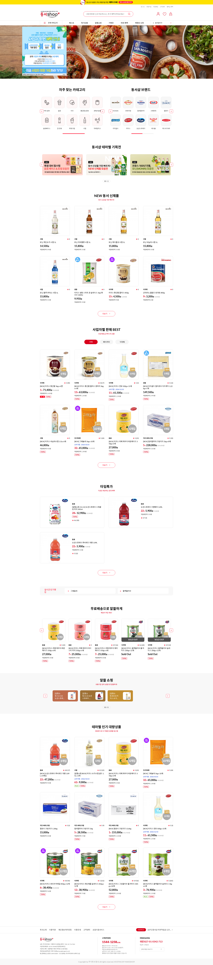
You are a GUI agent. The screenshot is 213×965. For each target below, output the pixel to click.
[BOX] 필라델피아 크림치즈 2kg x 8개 (157, 441)
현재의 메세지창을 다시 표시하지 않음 (33, 74)
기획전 (111, 23)
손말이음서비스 (98, 930)
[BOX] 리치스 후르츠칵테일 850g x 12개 (55, 884)
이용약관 (52, 930)
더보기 (105, 314)
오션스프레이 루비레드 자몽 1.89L (84, 542)
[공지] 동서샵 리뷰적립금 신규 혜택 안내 (159, 930)
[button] (41, 111)
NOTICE (141, 930)
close (64, 74)
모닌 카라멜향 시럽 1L (82, 242)
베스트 (71, 23)
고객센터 (162, 7)
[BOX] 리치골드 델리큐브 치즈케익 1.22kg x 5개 (158, 387)
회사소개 (43, 930)
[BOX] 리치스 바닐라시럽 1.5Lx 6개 (53, 441)
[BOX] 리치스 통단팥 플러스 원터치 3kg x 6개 (89, 387)
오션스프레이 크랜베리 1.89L (151, 507)
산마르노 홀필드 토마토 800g (154, 293)
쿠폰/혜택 (124, 23)
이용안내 (77, 930)
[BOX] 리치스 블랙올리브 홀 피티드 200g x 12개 (132, 649)
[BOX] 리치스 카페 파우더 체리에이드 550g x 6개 (106, 649)
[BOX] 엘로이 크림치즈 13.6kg (120, 828)
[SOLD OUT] (132, 620)
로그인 (143, 7)
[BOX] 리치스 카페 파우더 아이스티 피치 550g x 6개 (80, 649)
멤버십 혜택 (170, 7)
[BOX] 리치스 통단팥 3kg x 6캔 (51, 386)
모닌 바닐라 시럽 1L (150, 242)
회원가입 (148, 7)
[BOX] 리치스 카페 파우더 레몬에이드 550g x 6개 (123, 442)
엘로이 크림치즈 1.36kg (48, 828)
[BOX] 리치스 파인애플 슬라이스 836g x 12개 (89, 885)
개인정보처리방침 (65, 930)
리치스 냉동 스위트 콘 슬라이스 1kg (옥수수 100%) (88, 294)
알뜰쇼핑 (98, 23)
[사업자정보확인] (60, 946)
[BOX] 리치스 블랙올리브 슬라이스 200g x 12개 (159, 649)
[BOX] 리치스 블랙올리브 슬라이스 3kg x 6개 (157, 885)
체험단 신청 (139, 23)
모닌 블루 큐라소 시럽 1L (49, 293)
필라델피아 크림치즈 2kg (83, 828)
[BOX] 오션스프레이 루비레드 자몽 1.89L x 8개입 (54, 774)
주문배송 (155, 7)
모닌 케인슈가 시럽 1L (48, 242)
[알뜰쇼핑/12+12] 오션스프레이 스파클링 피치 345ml (86, 508)
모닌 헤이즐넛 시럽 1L (117, 242)
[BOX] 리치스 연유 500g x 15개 (120, 386)
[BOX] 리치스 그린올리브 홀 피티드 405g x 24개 (123, 885)
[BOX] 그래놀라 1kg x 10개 (84, 441)
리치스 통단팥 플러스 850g (119, 293)
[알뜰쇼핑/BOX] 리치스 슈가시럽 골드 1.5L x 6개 (89, 774)
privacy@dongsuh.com (63, 951)
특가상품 (84, 23)
